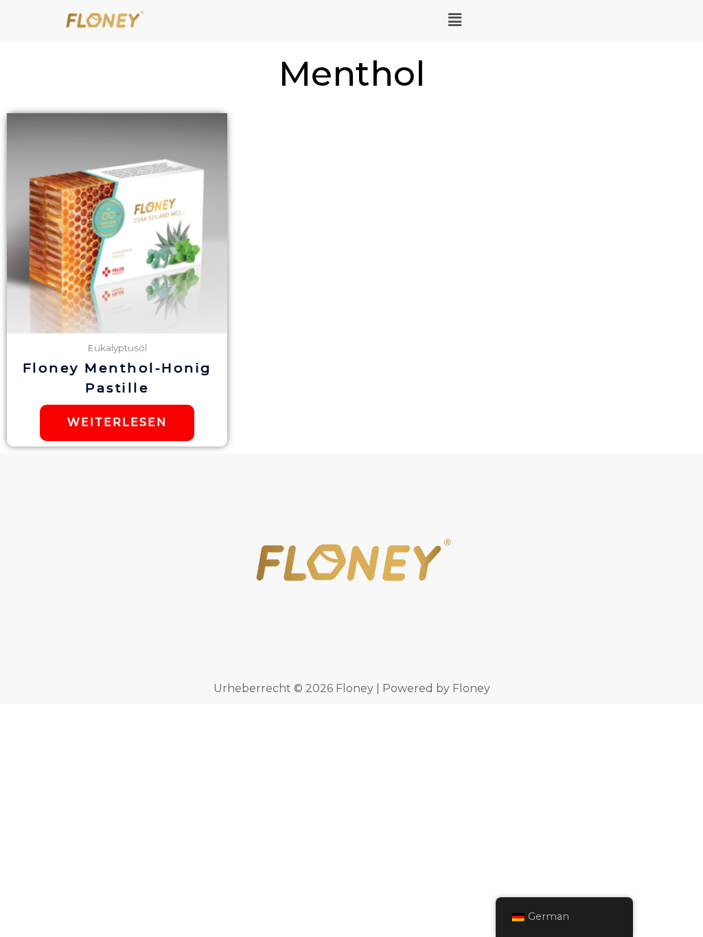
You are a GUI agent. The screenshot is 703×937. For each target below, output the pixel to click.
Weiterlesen (117, 422)
